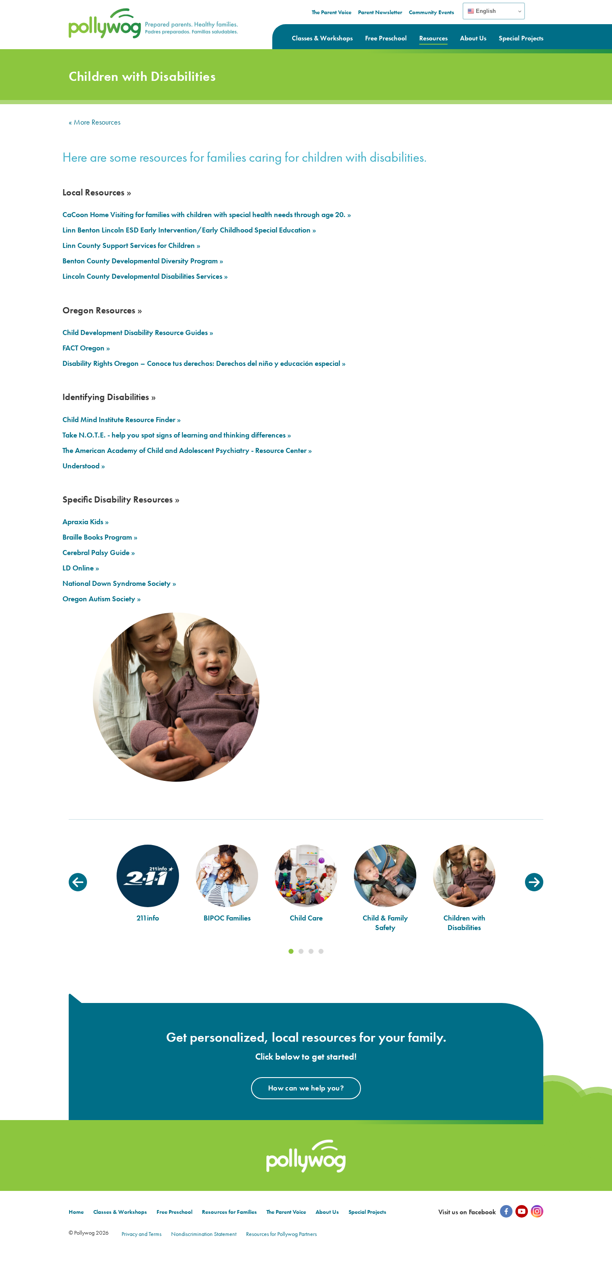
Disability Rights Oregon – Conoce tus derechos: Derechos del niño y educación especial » (204, 363)
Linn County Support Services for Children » (131, 245)
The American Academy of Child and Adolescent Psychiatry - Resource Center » (187, 450)
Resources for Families (229, 1211)
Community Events (431, 12)
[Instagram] (537, 1211)
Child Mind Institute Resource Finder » (121, 419)
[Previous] (78, 882)
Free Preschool (386, 38)
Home (76, 1211)
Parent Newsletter (380, 12)
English (485, 11)
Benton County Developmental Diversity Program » (142, 260)
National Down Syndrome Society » (119, 583)
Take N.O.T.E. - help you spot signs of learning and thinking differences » (176, 435)
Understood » (83, 465)
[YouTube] (521, 1211)
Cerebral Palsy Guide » (98, 552)
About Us (473, 38)
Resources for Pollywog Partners (281, 1234)
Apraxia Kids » (85, 521)
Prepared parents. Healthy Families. (124, 13)
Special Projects (521, 38)
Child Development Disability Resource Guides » (137, 332)
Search (537, 16)
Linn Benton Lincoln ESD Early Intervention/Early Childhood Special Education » (189, 230)
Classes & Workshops (322, 38)
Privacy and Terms (142, 1234)
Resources (433, 38)
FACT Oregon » (86, 348)
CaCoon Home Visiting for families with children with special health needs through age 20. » (206, 214)
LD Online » (80, 568)
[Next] (534, 882)
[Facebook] (506, 1211)
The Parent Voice (331, 12)
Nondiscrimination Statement (203, 1234)
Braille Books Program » (99, 537)
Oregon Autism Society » (101, 598)
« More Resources (94, 122)
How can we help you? (306, 1088)
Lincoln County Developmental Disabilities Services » (145, 276)
